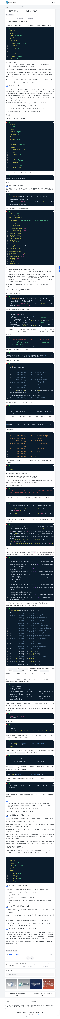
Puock (32, 1016)
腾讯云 (27, 1014)
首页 (7, 7)
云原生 (10, 7)
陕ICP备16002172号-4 (38, 1012)
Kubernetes (17, 7)
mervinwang (32, 964)
